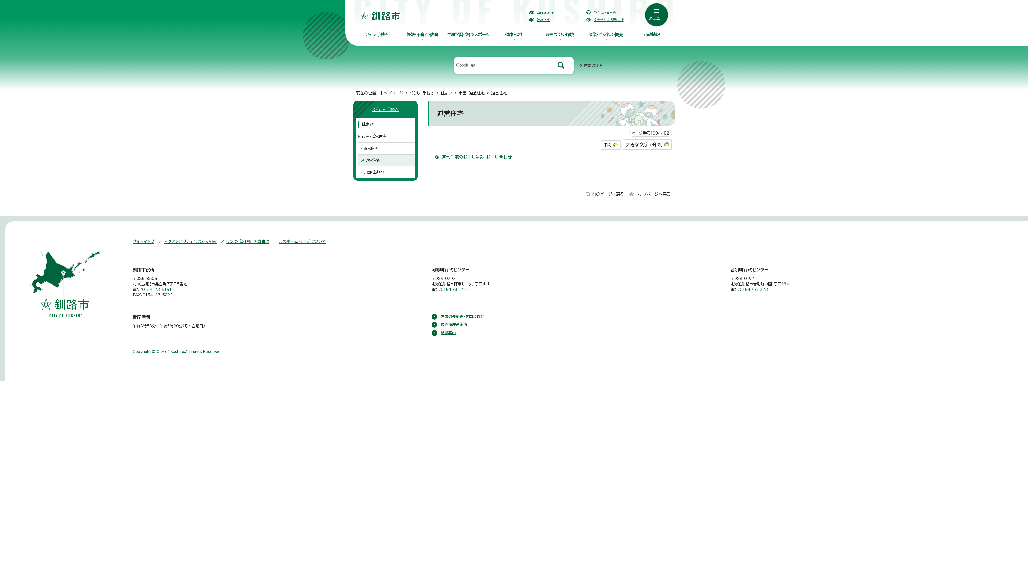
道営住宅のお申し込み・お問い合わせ (477, 157)
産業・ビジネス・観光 (606, 34)
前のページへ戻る (608, 194)
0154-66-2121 (455, 289)
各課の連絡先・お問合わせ (462, 316)
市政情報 (652, 34)
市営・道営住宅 (472, 93)
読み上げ (543, 19)
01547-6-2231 (755, 289)
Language (545, 12)
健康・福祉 (514, 34)
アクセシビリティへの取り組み (190, 241)
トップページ (392, 93)
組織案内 (448, 333)
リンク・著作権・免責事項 (247, 241)
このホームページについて (302, 241)
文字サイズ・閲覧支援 (609, 19)
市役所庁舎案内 (454, 324)
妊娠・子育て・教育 (422, 34)
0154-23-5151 (156, 289)
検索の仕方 (593, 65)
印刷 (607, 145)
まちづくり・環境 (560, 34)
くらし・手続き (376, 34)
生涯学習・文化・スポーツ (468, 34)
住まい (446, 93)
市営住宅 (371, 148)
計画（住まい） (374, 172)
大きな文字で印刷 (644, 144)
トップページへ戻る (653, 194)
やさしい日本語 (605, 12)
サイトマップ (143, 241)
